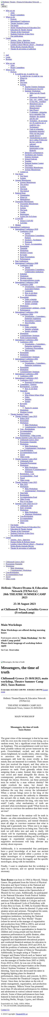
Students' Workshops (32, 91)
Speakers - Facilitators (33, 240)
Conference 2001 (26, 361)
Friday (27, 397)
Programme (24, 297)
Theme (27, 267)
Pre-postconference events (30, 280)
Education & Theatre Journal (21, 529)
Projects (13, 72)
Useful (8, 538)
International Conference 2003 (26, 340)
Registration (24, 246)
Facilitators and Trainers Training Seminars (34, 156)
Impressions (24, 214)
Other (22, 523)
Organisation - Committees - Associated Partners (35, 288)
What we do (10, 70)
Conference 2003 (26, 342)
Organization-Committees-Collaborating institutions (35, 271)
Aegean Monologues (32, 170)
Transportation (25, 433)
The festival (24, 191)
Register (9, 59)
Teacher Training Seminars (35, 87)
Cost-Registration (26, 450)
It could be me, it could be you (26, 74)
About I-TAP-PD (26, 221)
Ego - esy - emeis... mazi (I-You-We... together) (38, 100)
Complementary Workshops (35, 427)
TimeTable (24, 493)
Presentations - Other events (30, 435)
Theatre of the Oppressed (19, 531)
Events (27, 393)
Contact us (24, 172)
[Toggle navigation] (40, 2)
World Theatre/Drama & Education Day (25, 527)
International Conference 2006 (26, 282)
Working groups (26, 278)
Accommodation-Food (28, 452)
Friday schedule (31, 299)
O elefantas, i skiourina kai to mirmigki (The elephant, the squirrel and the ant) (38, 115)
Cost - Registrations (27, 429)
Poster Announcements (28, 338)
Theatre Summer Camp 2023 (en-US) (29, 438)
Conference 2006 (26, 284)
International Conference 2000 (26, 374)
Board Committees (17, 68)
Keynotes (23, 255)
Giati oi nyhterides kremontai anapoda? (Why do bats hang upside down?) (37, 132)
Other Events (25, 499)
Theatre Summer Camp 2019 (26, 416)
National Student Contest (34, 163)
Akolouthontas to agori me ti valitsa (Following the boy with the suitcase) (38, 141)
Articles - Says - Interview (20, 540)
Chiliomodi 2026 (26, 506)
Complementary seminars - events (32, 308)
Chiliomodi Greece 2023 (29, 440)
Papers (22, 406)
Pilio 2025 (24, 484)
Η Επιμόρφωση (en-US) (34, 89)
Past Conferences (21, 261)
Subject (27, 233)
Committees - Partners (28, 384)
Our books (14, 525)
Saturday (28, 399)
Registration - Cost (27, 474)
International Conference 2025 (26, 378)
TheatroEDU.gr (22, 1014)
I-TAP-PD (19, 219)
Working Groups (26, 253)
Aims (12, 65)
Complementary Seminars (29, 336)
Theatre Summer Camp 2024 (26, 459)
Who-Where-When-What (34, 395)
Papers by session (31, 408)
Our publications (16, 535)
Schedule (23, 274)
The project (24, 185)
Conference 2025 (26, 380)
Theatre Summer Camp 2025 (26, 482)
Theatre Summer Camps (19, 414)
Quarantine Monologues (34, 167)
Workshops (24, 250)
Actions (23, 85)
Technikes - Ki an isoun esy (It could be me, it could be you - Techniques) (38, 124)
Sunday (27, 401)
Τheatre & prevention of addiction (23, 548)
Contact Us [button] (5, 1010)
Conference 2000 (26, 376)
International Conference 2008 (26, 263)
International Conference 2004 (26, 312)
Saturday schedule (31, 301)
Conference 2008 (26, 265)
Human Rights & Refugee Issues (22, 542)
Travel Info (24, 521)
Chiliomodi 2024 (26, 461)
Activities (23, 223)
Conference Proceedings (34, 348)
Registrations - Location (29, 387)
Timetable (23, 248)
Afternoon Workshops (33, 514)
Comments (29, 291)
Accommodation (26, 431)
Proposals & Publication (34, 382)
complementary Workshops (35, 491)
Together (28, 161)
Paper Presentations (27, 257)
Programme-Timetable (28, 442)
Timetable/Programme (28, 463)
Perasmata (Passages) (37, 97)
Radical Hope (20, 193)
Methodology (25, 199)
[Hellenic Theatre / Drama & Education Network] (20, 2)
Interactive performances (34, 153)
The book (23, 189)
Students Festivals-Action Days (22, 533)
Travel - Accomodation (33, 244)
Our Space (29, 165)
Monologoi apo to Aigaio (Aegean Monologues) (36, 106)
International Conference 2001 (26, 359)
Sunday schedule (31, 304)
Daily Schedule (26, 508)
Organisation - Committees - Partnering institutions (35, 317)
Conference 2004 (26, 314)
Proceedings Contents (33, 321)
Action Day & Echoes (28, 216)
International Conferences (20, 227)
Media (22, 80)
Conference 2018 (26, 231)
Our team (23, 82)
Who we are (10, 63)
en (2, 4)
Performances (25, 259)
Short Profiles (30, 323)
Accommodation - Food (29, 476)
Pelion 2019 (24, 418)
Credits (22, 212)
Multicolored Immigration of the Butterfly (36, 148)
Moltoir (18, 225)
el (3, 4)
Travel (22, 455)
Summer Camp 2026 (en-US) (26, 504)
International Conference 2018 (26, 229)
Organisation (25, 195)
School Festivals (31, 159)
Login (8, 57)
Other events (24, 457)
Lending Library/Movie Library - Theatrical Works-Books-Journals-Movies (26, 545)
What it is (23, 78)
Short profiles (30, 350)
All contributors (31, 295)
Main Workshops (31, 425)
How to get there (31, 293)
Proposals (28, 242)
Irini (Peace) (34, 110)
